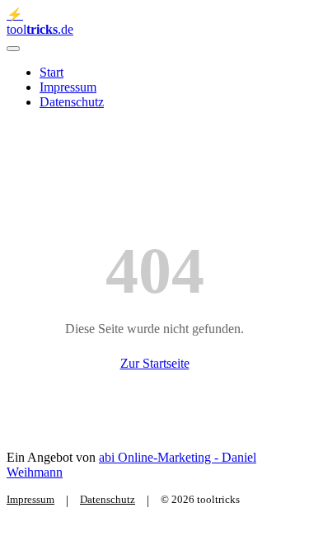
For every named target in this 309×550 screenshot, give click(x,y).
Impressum (68, 87)
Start (51, 72)
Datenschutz (72, 102)
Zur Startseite (155, 363)
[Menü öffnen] (13, 48)
